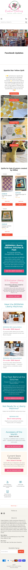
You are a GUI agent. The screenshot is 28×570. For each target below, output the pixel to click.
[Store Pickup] (7, 494)
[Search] (26, 22)
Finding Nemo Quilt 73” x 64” (20, 195)
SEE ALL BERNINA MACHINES (14, 398)
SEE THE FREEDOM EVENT (14, 470)
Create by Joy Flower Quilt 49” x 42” (6, 226)
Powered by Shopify (14, 567)
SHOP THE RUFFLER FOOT (14, 446)
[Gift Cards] (20, 484)
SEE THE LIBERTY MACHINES (14, 271)
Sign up (21, 551)
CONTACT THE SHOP (14, 296)
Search (14, 564)
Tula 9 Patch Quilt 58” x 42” (7, 196)
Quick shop (7, 201)
